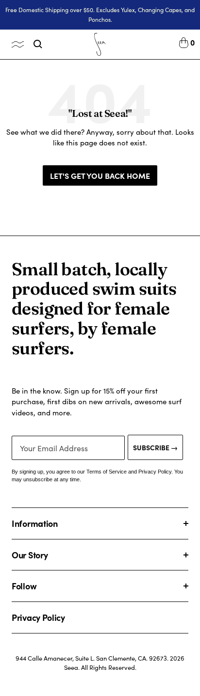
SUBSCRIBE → (155, 447)
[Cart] (183, 44)
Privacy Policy (38, 617)
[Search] (37, 44)
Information (35, 523)
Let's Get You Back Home (100, 175)
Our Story (30, 555)
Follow (24, 586)
